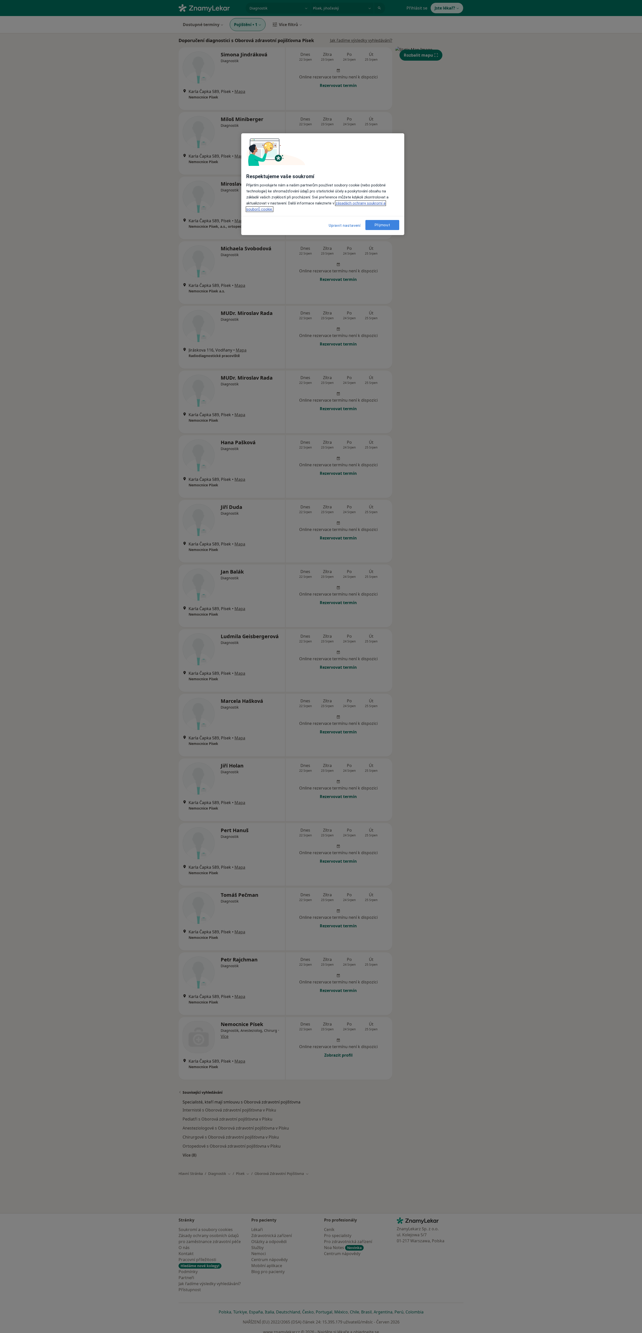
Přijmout (382, 225)
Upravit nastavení (345, 225)
